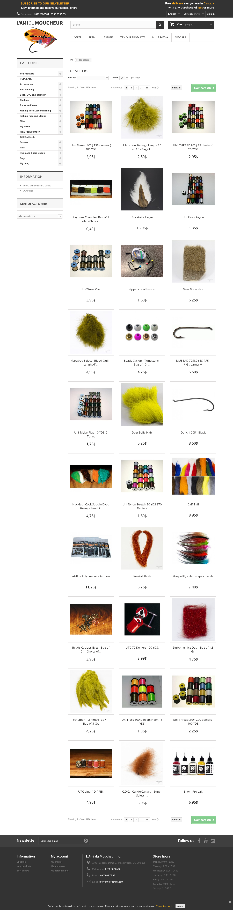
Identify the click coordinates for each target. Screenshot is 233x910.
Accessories (26, 84)
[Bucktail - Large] (142, 189)
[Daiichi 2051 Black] (193, 404)
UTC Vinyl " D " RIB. (91, 791)
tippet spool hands (142, 289)
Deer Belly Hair (142, 432)
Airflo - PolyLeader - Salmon (91, 576)
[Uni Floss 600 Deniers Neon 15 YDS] (142, 691)
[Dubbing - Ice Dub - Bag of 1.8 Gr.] (193, 619)
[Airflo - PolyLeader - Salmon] (91, 548)
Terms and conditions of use (36, 185)
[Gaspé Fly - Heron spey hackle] (193, 548)
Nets (22, 147)
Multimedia (160, 37)
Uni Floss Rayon (193, 217)
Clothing (24, 100)
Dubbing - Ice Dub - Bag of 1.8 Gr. (193, 649)
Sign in (211, 14)
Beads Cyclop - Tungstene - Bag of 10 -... (142, 362)
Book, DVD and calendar (33, 95)
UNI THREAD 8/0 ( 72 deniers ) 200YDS (193, 147)
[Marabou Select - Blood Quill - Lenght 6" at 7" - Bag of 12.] (91, 332)
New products (24, 866)
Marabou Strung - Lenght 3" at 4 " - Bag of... (142, 147)
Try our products (132, 37)
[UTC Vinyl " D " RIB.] (91, 763)
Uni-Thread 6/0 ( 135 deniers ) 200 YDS (91, 147)
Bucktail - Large (142, 217)
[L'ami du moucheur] (40, 37)
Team (92, 37)
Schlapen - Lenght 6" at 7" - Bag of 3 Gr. (91, 721)
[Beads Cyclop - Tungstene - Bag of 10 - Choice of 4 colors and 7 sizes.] (142, 332)
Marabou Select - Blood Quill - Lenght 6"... (90, 362)
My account (59, 856)
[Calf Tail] (193, 476)
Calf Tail (193, 504)
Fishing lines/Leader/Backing (35, 110)
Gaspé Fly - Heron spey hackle (193, 576)
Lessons (108, 37)
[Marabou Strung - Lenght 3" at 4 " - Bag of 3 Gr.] (142, 117)
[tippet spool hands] (142, 261)
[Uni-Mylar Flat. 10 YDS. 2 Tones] (91, 404)
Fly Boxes (25, 126)
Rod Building (27, 89)
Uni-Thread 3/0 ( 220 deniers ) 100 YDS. (193, 721)
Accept (180, 906)
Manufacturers (34, 204)
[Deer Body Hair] (193, 261)
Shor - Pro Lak (193, 791)
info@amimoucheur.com (111, 882)
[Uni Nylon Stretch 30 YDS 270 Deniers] (142, 476)
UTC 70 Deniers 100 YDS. (142, 647)
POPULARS (26, 79)
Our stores (27, 190)
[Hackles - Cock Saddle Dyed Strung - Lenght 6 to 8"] (91, 476)
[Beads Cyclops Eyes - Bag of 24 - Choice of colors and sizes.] (91, 619)
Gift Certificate (27, 137)
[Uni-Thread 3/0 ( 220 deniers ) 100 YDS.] (193, 691)
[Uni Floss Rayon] (193, 189)
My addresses (58, 866)
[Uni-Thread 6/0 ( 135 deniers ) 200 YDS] (91, 117)
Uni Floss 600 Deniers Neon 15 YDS (142, 721)
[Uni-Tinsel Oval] (91, 261)
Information (31, 177)
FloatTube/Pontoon (30, 132)
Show (115, 77)
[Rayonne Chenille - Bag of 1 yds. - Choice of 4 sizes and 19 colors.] (91, 189)
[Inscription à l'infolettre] (116, 5)
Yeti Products (27, 73)
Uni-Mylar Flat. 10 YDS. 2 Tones (90, 434)
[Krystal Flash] (142, 548)
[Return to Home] (71, 60)
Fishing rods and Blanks (33, 116)
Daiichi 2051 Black (193, 432)
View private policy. (165, 906)
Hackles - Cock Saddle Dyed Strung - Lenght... (90, 506)
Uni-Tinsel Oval (91, 289)
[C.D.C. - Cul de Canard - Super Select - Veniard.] (142, 763)
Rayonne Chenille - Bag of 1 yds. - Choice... (91, 219)
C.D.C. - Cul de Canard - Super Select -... (142, 793)
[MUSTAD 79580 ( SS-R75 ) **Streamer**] (193, 332)
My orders (56, 862)
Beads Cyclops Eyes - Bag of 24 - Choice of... (91, 649)
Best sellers (23, 870)
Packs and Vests (28, 105)
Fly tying (24, 163)
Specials (180, 37)
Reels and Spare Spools (32, 153)
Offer (78, 37)
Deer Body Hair (193, 289)
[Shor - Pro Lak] (193, 763)
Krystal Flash (142, 576)
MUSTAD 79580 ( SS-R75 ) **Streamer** (193, 362)
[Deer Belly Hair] (142, 404)
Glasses (24, 142)
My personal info (60, 870)
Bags (22, 158)
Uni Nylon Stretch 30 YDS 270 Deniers (142, 506)
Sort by (72, 77)
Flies (22, 121)
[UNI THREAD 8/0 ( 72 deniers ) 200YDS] (193, 117)
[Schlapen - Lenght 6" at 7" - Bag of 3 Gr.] (91, 691)
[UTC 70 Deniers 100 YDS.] (142, 619)
